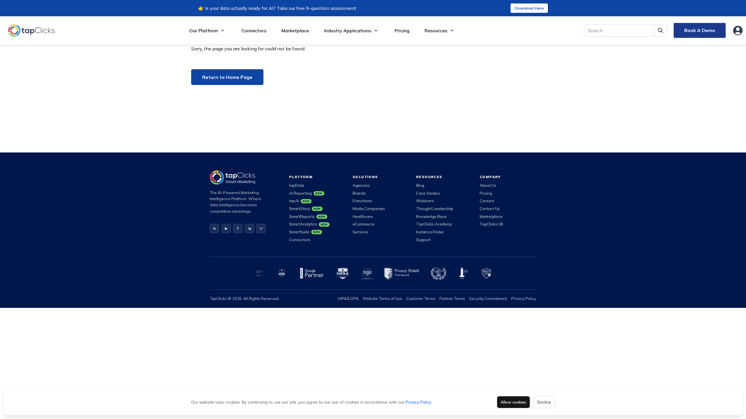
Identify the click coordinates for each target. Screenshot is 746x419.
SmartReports (307, 216)
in (214, 228)
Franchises (362, 200)
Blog (420, 185)
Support (423, 239)
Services (360, 232)
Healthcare (363, 216)
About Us (488, 185)
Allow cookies (513, 402)
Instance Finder (430, 232)
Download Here (529, 8)
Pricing (402, 30)
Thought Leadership (434, 208)
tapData (296, 185)
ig (249, 228)
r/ (261, 228)
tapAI (299, 200)
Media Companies (369, 208)
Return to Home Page (227, 77)
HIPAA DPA (348, 298)
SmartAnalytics (308, 224)
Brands (359, 193)
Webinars (425, 200)
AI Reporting (306, 193)
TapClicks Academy (434, 224)
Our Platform (203, 30)
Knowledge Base (431, 216)
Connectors (253, 30)
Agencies (361, 185)
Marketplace (295, 30)
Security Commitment (488, 298)
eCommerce (363, 224)
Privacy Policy (418, 402)
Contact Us (490, 208)
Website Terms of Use (382, 298)
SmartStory (305, 208)
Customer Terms (420, 298)
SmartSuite (304, 232)
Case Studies (428, 193)
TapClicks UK (491, 224)
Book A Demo (699, 30)
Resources (436, 30)
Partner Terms (452, 298)
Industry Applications (347, 30)
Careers (487, 200)
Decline (544, 402)
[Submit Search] (660, 30)
